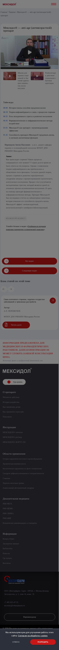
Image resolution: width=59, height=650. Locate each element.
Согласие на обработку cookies (33, 636)
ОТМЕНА (16, 642)
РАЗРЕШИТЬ (43, 642)
